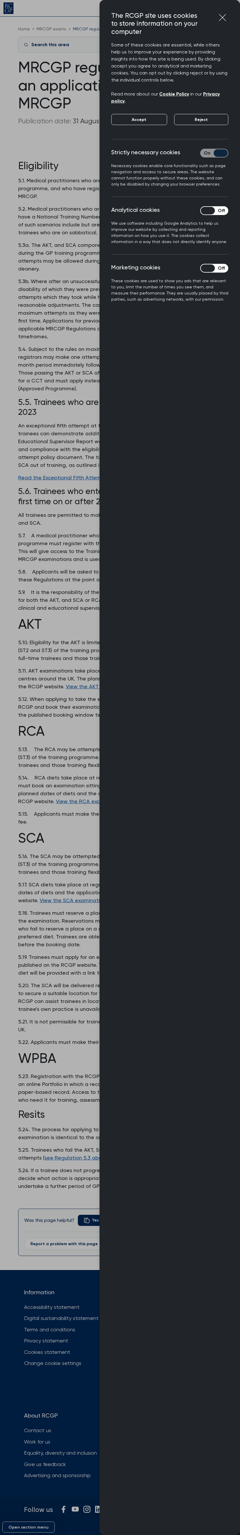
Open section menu (28, 1527)
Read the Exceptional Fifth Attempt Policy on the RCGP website (97, 477)
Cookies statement (47, 1352)
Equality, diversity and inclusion (60, 1453)
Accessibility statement (52, 1307)
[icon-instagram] (86, 1509)
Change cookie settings (52, 1363)
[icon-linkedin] (98, 1509)
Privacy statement (46, 1341)
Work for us (37, 1442)
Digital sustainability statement (61, 1318)
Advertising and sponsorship (57, 1475)
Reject (201, 119)
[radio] (91, 1220)
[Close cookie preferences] (222, 17)
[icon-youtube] (75, 1509)
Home (24, 29)
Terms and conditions (49, 1329)
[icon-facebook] (63, 1509)
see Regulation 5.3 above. (76, 1158)
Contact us (37, 1430)
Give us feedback (45, 1464)
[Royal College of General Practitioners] (8, 8)
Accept (139, 119)
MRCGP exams (51, 29)
